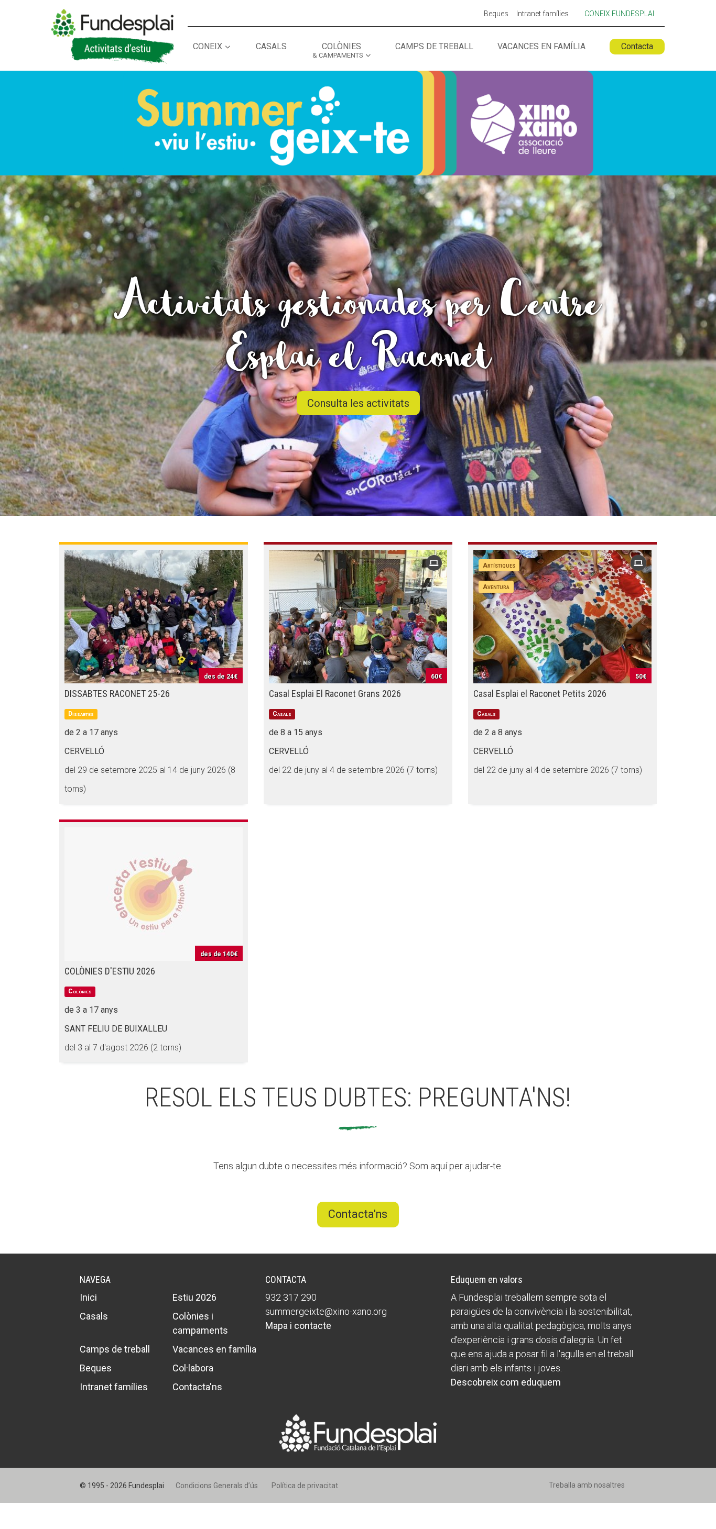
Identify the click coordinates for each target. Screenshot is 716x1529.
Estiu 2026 (194, 1297)
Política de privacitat (305, 1485)
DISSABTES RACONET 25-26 (117, 693)
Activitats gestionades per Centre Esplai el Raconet (358, 328)
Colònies (337, 50)
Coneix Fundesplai (619, 13)
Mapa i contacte (298, 1325)
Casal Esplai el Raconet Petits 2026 (539, 693)
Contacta (637, 46)
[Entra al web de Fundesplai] (358, 1432)
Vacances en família (541, 46)
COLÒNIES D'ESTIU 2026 (109, 971)
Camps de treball (434, 46)
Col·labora (192, 1367)
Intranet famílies (542, 14)
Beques (496, 14)
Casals (271, 46)
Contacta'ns (357, 1214)
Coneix (207, 46)
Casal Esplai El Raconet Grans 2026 (335, 693)
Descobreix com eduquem (506, 1382)
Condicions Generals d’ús (217, 1485)
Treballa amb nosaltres (587, 1485)
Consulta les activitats (358, 403)
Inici (88, 1297)
